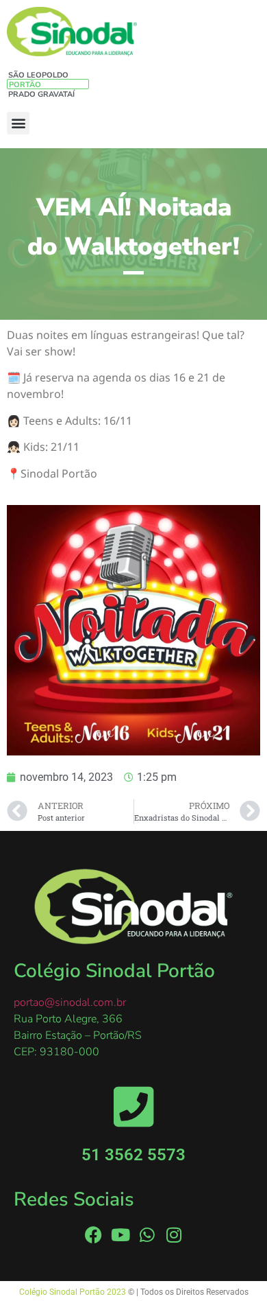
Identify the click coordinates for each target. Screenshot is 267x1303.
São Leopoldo (38, 75)
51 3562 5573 (133, 1154)
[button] (18, 123)
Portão (25, 85)
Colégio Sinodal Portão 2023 (73, 1292)
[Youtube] (120, 1235)
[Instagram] (174, 1235)
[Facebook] (93, 1235)
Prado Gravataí (41, 94)
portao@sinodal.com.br (70, 1002)
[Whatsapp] (147, 1235)
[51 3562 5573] (134, 1106)
